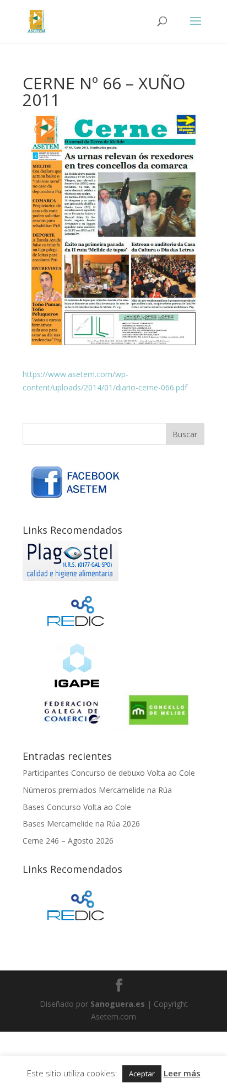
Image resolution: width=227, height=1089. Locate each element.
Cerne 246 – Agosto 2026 (68, 840)
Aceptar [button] (142, 1074)
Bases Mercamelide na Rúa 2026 (81, 823)
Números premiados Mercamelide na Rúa (97, 790)
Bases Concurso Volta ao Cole (77, 807)
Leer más (182, 1073)
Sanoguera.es (117, 1004)
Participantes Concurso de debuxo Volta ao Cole (109, 773)
